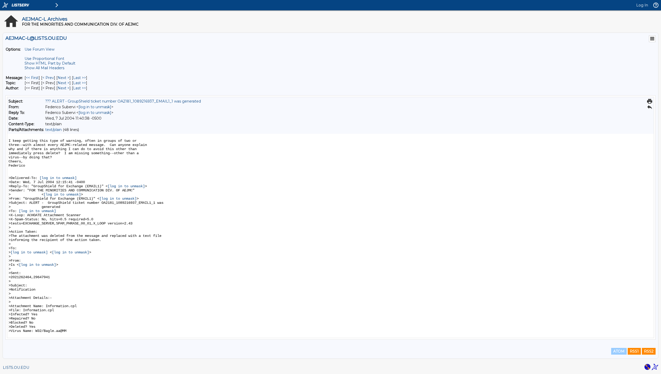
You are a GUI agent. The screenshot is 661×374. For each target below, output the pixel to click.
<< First (32, 77)
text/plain (53, 129)
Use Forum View (39, 49)
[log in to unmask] (94, 107)
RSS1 (634, 351)
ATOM (619, 351)
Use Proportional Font (44, 58)
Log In (642, 5)
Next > (63, 77)
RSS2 (649, 351)
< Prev (48, 77)
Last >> (79, 77)
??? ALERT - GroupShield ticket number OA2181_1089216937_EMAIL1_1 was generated (123, 101)
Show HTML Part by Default (50, 63)
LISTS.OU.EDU (16, 367)
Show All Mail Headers (44, 68)
